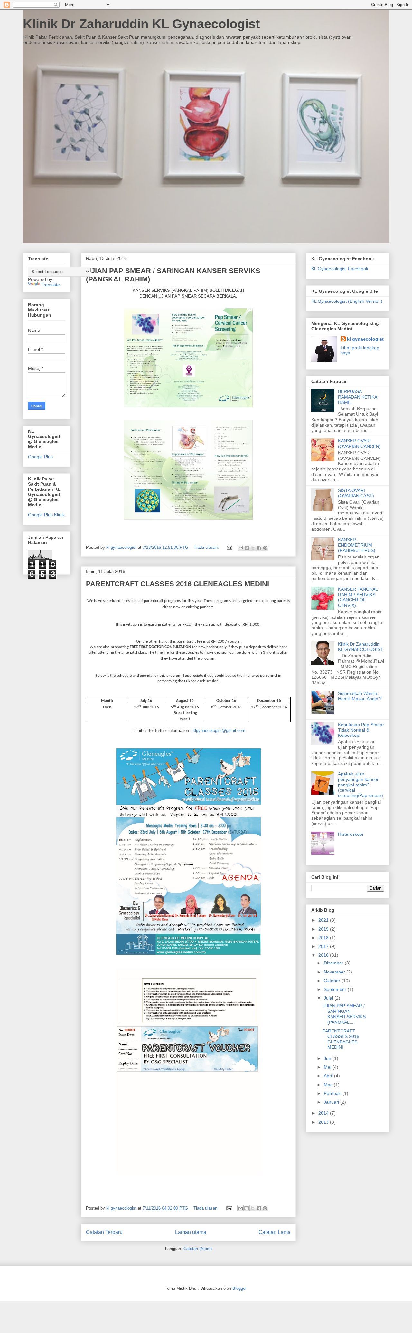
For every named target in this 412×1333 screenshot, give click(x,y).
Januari (332, 1102)
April (329, 1075)
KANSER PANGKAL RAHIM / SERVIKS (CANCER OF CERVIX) (358, 597)
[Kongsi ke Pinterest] (265, 548)
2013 (324, 1122)
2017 (324, 946)
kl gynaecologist (365, 338)
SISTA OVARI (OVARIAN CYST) (356, 493)
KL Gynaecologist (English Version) (346, 301)
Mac (329, 1084)
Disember (334, 962)
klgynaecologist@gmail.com (219, 730)
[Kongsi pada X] (253, 548)
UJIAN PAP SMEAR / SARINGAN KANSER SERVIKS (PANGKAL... (344, 1013)
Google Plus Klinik (46, 514)
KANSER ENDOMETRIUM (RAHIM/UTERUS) (356, 545)
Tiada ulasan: (207, 547)
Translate (50, 284)
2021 (324, 920)
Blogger (239, 1288)
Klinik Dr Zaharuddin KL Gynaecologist (141, 24)
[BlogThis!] (247, 548)
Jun (328, 1058)
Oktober (333, 980)
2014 (324, 1113)
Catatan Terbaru (104, 1232)
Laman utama (190, 1232)
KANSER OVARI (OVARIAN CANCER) (359, 443)
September (336, 989)
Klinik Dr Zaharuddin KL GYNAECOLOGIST (360, 646)
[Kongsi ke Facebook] (259, 548)
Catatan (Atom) (197, 1248)
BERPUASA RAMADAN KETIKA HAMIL (357, 397)
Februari (333, 1093)
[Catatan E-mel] (229, 547)
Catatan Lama (274, 1232)
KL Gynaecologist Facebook (339, 268)
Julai (329, 998)
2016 (324, 955)
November (335, 971)
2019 (324, 929)
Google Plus (40, 456)
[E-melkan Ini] (241, 548)
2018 (324, 937)
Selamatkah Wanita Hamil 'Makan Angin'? (360, 696)
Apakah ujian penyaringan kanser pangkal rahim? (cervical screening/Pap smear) (360, 784)
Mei (328, 1067)
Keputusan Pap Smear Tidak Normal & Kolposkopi (361, 730)
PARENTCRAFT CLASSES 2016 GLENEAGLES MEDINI (177, 584)
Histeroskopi (350, 834)
